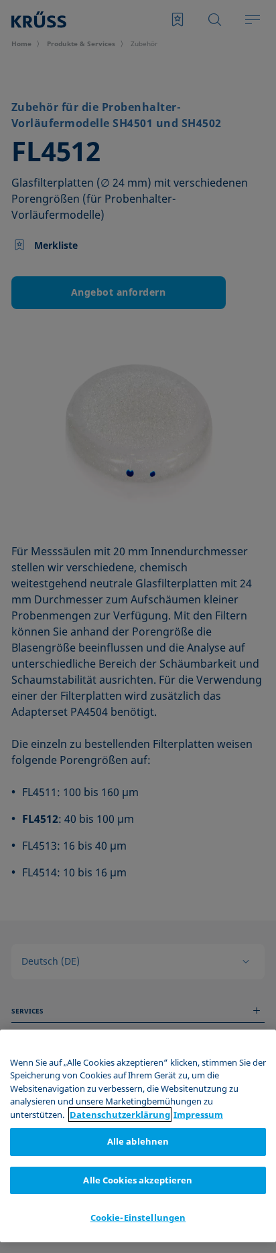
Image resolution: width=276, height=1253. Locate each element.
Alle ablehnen (138, 1141)
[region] (138, 1136)
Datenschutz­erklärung (120, 1115)
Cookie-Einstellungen (138, 1218)
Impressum (198, 1115)
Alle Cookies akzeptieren (137, 1180)
